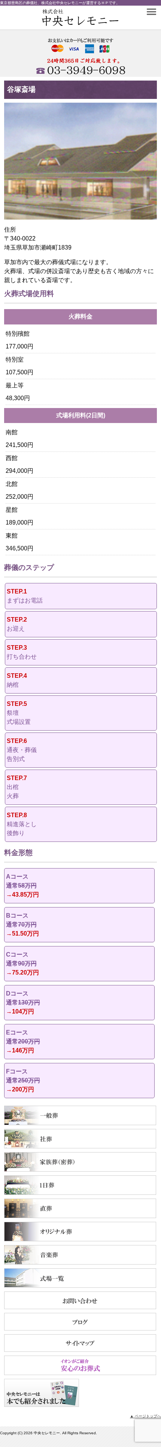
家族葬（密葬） (80, 1162)
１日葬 (80, 1185)
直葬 (80, 1208)
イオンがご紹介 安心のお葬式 (80, 1365)
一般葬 (80, 1115)
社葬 (80, 1138)
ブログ (80, 1321)
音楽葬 (80, 1255)
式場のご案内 (80, 1278)
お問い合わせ (80, 1300)
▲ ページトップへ (145, 1416)
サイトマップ (80, 1343)
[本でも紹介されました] (41, 1405)
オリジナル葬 (80, 1231)
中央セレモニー (68, 18)
